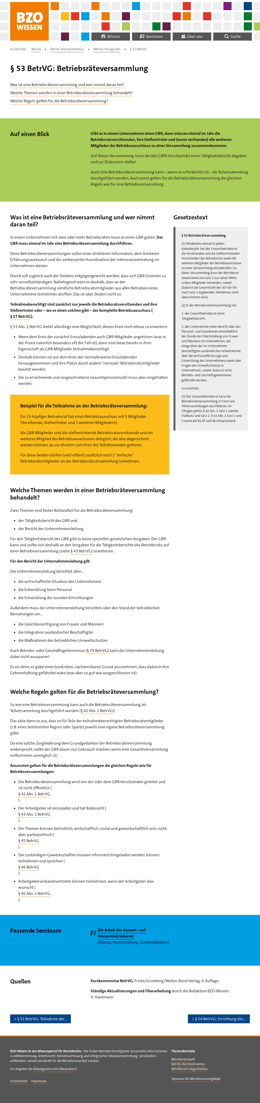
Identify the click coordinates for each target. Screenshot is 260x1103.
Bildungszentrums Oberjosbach (54, 1069)
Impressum (38, 1081)
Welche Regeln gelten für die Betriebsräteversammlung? (59, 101)
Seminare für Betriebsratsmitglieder (196, 1079)
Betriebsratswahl (183, 1059)
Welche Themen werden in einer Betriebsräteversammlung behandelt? (71, 92)
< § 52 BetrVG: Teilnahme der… (40, 1019)
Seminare (153, 36)
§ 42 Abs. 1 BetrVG (97, 710)
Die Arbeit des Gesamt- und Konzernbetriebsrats (121, 933)
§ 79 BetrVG (97, 650)
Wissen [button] (113, 36)
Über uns (194, 36)
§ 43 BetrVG (81, 551)
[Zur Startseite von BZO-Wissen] (29, 21)
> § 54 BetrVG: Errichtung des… (219, 1019)
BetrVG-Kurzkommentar (67, 49)
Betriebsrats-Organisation (189, 1069)
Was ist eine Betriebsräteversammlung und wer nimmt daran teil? (67, 84)
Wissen (36, 49)
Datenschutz (19, 1081)
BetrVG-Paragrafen (106, 49)
